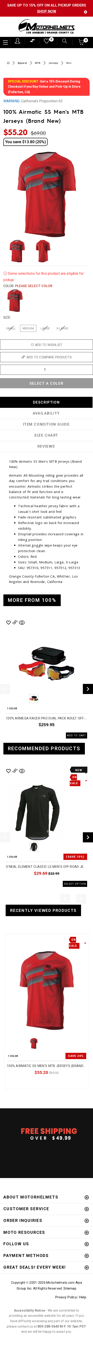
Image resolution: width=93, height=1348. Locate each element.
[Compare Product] (17, 939)
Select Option (67, 1083)
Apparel (22, 63)
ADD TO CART (76, 735)
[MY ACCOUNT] (17, 41)
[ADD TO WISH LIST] (9, 939)
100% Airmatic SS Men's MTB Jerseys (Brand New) (46, 1066)
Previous (21, 698)
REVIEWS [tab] (46, 446)
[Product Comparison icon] (32, 42)
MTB (38, 63)
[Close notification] (85, 12)
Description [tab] (46, 402)
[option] (46, 679)
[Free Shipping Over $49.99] (46, 1133)
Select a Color (46, 383)
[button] (81, 43)
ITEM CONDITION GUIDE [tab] (46, 424)
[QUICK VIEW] (25, 939)
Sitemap (69, 1288)
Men (69, 63)
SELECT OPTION (75, 883)
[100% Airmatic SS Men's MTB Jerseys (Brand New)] (46, 990)
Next (82, 251)
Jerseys (53, 63)
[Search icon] (62, 41)
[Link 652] (8, 63)
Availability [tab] (46, 413)
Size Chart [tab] (46, 435)
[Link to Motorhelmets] (46, 27)
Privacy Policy (66, 1297)
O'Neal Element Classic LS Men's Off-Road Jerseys (46, 867)
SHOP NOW (46, 11)
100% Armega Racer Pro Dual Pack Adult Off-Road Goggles (46, 718)
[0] (45, 42)
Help (82, 1297)
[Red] (14, 300)
